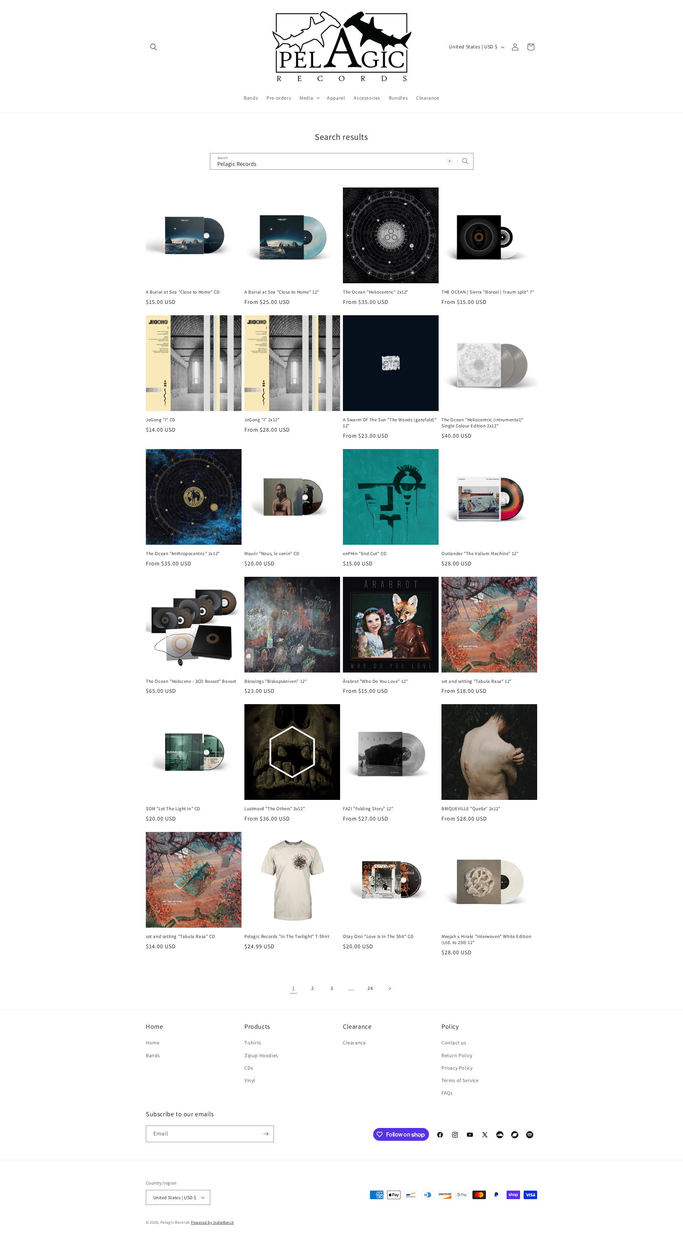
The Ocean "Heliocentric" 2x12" (375, 292)
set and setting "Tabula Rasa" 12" (476, 681)
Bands (153, 1055)
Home (152, 1042)
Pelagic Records (175, 1222)
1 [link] (293, 988)
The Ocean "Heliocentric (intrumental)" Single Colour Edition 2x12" (482, 423)
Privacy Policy (456, 1068)
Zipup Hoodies (261, 1055)
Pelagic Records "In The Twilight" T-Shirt (286, 936)
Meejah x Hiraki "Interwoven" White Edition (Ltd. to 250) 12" (486, 939)
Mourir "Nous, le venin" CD (272, 554)
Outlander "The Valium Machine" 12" (479, 554)
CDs (248, 1068)
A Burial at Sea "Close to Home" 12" (281, 292)
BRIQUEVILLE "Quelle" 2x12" (471, 809)
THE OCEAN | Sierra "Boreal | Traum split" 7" (487, 292)
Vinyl (249, 1080)
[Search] (465, 161)
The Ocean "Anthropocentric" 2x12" (183, 554)
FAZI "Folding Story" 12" (368, 809)
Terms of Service (460, 1080)
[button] (154, 47)
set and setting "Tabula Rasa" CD (180, 936)
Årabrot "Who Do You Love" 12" (375, 681)
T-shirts (252, 1042)
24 (370, 988)
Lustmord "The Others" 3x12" (274, 809)
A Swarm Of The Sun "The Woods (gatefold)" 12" (390, 423)
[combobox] (341, 161)
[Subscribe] (266, 1133)
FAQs (446, 1093)
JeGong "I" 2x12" (262, 420)
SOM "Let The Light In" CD (173, 809)
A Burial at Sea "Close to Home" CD (182, 292)
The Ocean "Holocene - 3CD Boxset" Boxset (191, 681)
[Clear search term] (449, 161)
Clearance (354, 1042)
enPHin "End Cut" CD (364, 554)
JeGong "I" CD (160, 420)
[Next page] (389, 988)
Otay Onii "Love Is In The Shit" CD (378, 936)
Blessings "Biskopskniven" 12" (275, 681)
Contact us (453, 1042)
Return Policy (456, 1055)
